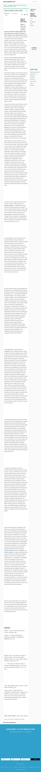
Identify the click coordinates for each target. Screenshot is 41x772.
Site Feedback (15, 767)
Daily (39, 767)
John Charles (11, 685)
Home (2, 767)
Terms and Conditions (33, 767)
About (32, 22)
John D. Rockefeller (19, 550)
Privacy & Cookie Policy (23, 767)
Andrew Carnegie (8, 552)
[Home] (9, 1)
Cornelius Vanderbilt (9, 550)
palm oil (24, 114)
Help (10, 767)
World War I (10, 349)
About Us (6, 767)
